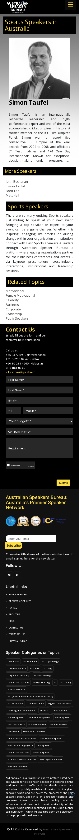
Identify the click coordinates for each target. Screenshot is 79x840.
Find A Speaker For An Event (21, 738)
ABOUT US (15, 614)
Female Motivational (20, 295)
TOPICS (13, 607)
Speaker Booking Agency (20, 745)
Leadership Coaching (18, 682)
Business (12, 305)
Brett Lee (12, 191)
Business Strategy (43, 675)
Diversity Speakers (41, 752)
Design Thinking (41, 682)
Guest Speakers (61, 710)
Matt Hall (12, 195)
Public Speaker (62, 717)
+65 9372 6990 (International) (26, 355)
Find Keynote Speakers (51, 738)
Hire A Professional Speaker (21, 759)
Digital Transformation (59, 703)
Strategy (48, 668)
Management (30, 661)
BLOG (12, 621)
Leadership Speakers (18, 752)
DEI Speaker (13, 731)
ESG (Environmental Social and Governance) (30, 696)
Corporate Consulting (18, 675)
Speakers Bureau (16, 724)
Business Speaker (37, 724)
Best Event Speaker (17, 766)
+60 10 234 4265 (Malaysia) (24, 363)
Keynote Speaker (58, 724)
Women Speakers (16, 717)
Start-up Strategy (50, 661)
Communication (35, 703)
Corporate (13, 309)
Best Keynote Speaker (51, 759)
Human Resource (16, 689)
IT (55, 682)
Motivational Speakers (40, 717)
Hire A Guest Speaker (34, 731)
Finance (44, 710)
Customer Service (16, 668)
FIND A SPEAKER (18, 594)
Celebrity (12, 300)
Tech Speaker (43, 745)
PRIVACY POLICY (18, 641)
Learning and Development (21, 710)
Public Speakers (17, 318)
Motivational (15, 291)
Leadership (14, 314)
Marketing (65, 682)
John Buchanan (17, 181)
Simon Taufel (15, 186)
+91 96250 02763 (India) (22, 359)
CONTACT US (16, 627)
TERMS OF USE (17, 634)
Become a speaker (20, 601)
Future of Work (15, 703)
